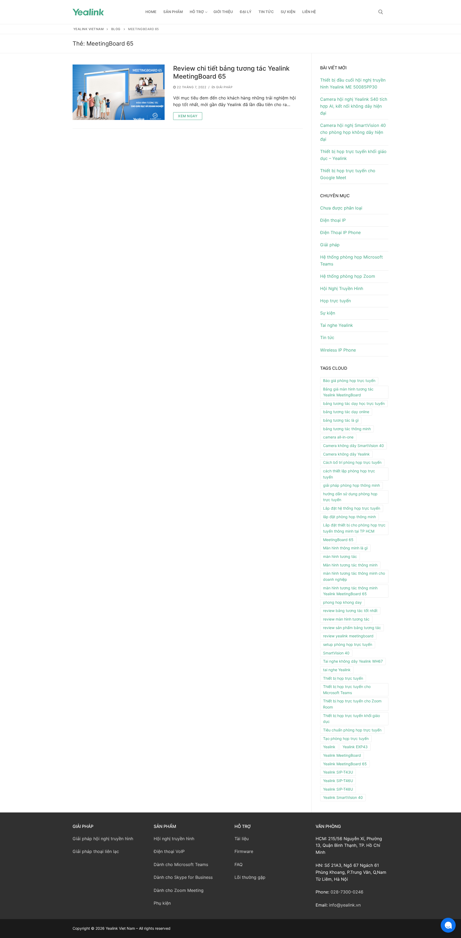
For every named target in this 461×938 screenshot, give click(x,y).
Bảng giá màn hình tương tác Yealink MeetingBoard (348, 392)
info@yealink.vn (345, 905)
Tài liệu (242, 838)
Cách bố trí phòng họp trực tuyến (352, 462)
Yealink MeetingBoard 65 (345, 764)
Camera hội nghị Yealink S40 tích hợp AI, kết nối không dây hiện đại (353, 106)
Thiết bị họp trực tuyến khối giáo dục (351, 718)
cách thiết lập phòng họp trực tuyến (349, 474)
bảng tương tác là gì (341, 420)
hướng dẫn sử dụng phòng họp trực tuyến (350, 497)
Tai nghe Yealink (336, 325)
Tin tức (327, 337)
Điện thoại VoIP (169, 851)
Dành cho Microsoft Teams (181, 864)
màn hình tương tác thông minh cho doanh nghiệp (354, 576)
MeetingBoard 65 (338, 539)
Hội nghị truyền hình (174, 838)
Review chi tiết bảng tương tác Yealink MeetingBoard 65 (231, 72)
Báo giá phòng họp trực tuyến (349, 380)
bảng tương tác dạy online (346, 411)
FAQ (239, 864)
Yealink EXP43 (355, 746)
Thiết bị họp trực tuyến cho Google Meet (347, 174)
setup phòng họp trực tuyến (347, 644)
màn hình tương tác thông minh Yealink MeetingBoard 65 (350, 591)
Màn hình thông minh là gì (345, 548)
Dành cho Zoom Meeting (179, 890)
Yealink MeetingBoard (342, 755)
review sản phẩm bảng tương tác (352, 627)
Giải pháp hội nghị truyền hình (103, 838)
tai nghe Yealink (337, 669)
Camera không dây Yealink (346, 454)
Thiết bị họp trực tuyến (343, 678)
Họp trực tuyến (335, 300)
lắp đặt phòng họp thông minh (349, 516)
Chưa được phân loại (341, 208)
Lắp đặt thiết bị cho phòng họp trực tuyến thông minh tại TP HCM (354, 528)
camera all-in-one (338, 437)
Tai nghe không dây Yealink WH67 (353, 661)
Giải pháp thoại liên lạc (96, 851)
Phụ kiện (162, 903)
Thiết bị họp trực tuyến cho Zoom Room (352, 704)
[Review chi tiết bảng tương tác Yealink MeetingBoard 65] (119, 92)
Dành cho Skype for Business (183, 877)
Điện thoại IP (333, 220)
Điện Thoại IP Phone (340, 232)
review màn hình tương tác (346, 619)
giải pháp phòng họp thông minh (351, 485)
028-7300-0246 (347, 892)
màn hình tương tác (340, 556)
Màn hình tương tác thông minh (350, 565)
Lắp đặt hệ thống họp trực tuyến (351, 508)
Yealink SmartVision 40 (343, 797)
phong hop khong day (342, 602)
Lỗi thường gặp (250, 877)
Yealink (329, 746)
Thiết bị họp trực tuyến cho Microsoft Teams (347, 689)
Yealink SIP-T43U (338, 772)
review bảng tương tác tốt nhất (350, 610)
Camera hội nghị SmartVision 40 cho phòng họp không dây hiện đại (353, 132)
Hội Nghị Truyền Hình (341, 288)
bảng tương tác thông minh (347, 428)
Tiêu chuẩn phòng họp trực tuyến (352, 730)
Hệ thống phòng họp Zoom (347, 276)
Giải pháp (223, 87)
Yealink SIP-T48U (338, 789)
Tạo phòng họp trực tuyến (346, 738)
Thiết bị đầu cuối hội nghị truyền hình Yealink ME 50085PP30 (353, 83)
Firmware (244, 851)
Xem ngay (187, 116)
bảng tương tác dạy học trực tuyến (354, 403)
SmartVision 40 (336, 653)
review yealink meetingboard (348, 636)
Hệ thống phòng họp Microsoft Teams (351, 260)
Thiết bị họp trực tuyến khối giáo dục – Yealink (353, 155)
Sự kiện (327, 313)
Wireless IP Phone (338, 350)
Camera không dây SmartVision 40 (353, 445)
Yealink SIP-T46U (338, 780)
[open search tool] (380, 12)
